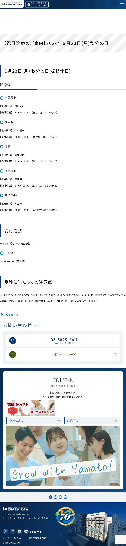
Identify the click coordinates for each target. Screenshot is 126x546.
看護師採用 (72, 420)
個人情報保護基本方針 (38, 537)
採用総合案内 (16, 420)
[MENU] (122, 4)
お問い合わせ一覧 (64, 354)
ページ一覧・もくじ (14, 537)
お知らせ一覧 (10, 314)
